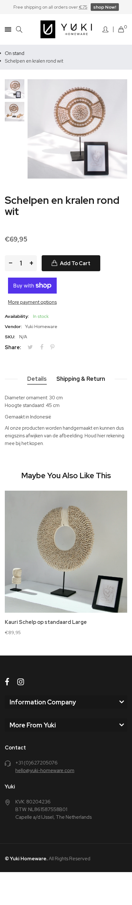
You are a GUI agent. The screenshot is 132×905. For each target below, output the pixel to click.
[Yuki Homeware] (66, 29)
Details (37, 378)
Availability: (17, 316)
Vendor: (13, 326)
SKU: (10, 337)
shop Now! (104, 7)
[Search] (19, 29)
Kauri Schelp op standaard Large (46, 622)
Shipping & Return (80, 378)
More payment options (32, 302)
